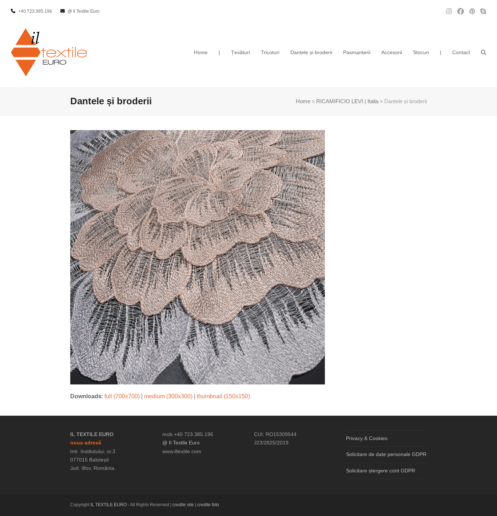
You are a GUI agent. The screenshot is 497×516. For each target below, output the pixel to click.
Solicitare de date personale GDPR (386, 454)
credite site (183, 504)
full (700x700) (122, 396)
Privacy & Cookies (366, 438)
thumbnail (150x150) (223, 396)
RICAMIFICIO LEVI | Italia (347, 101)
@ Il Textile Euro (181, 443)
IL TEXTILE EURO (109, 504)
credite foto (208, 504)
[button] (484, 52)
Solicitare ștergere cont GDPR (380, 470)
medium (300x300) (168, 396)
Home (303, 101)
